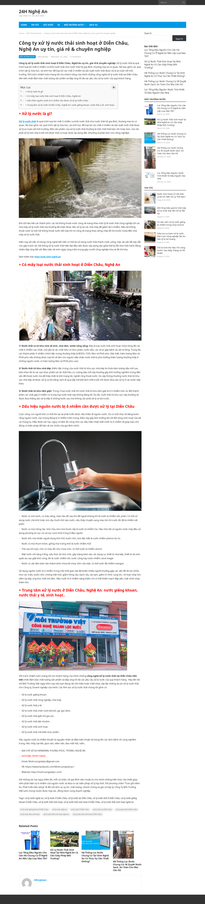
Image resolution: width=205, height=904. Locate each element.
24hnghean (43, 56)
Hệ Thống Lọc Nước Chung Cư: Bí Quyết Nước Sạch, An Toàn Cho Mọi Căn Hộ (127, 866)
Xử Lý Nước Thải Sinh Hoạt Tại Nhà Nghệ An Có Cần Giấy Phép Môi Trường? (64, 854)
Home (24, 24)
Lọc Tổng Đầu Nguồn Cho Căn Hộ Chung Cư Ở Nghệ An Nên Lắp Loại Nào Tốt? (33, 855)
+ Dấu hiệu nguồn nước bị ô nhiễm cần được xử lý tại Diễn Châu (56, 100)
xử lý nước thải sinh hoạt (29, 814)
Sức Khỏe (48, 24)
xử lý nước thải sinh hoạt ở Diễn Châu (87, 814)
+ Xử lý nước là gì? (34, 91)
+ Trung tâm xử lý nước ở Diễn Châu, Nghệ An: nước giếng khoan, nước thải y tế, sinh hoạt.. (70, 105)
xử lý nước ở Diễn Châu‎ (80, 809)
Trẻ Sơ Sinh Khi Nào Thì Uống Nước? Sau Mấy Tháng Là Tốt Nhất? (171, 250)
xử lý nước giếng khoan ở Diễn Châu (34, 809)
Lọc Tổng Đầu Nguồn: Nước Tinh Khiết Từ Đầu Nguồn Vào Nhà (164, 91)
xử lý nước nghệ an (59, 809)
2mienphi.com (25, 899)
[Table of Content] (114, 87)
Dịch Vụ (93, 24)
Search (148, 33)
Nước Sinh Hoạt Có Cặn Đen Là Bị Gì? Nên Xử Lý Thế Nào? (171, 195)
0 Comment (75, 56)
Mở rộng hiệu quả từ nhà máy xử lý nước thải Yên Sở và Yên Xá (171, 210)
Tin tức (35, 24)
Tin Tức (148, 187)
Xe (58, 24)
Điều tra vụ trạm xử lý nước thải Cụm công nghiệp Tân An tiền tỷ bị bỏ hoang (171, 236)
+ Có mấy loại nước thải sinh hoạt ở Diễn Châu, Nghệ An (53, 96)
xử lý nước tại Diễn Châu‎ (102, 809)
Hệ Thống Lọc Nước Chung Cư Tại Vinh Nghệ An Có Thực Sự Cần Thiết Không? (95, 857)
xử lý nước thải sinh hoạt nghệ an (56, 814)
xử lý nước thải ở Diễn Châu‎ (126, 809)
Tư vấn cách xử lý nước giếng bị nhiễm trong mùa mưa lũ (171, 223)
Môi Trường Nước (74, 24)
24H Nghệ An (33, 11)
